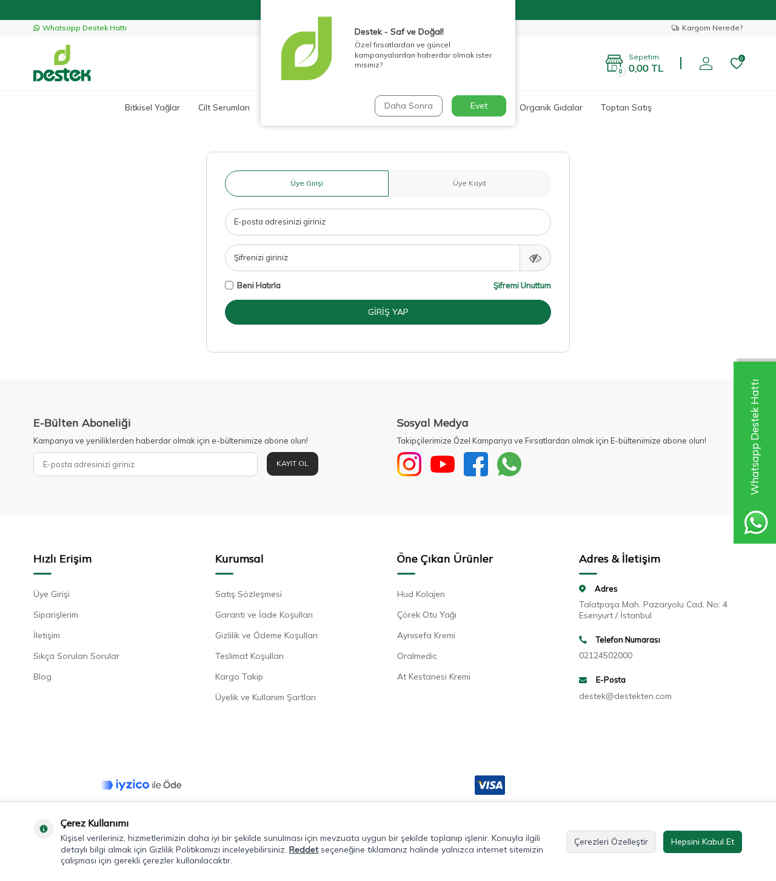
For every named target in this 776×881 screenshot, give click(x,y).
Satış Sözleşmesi (248, 594)
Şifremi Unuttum (522, 285)
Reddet (303, 849)
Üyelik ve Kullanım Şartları (265, 697)
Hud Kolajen (421, 594)
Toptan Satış (626, 107)
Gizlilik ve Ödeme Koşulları (266, 635)
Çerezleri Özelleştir (611, 841)
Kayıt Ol (292, 463)
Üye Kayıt (469, 182)
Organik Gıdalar (551, 107)
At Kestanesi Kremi (433, 676)
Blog (42, 676)
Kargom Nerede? (712, 27)
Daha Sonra (408, 105)
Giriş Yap (388, 311)
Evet (478, 105)
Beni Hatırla (259, 285)
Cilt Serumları (224, 107)
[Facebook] (476, 464)
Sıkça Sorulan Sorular (76, 655)
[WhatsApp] (509, 464)
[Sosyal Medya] (409, 464)
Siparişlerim (55, 614)
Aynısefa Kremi (426, 635)
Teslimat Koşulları (249, 655)
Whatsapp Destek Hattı (84, 27)
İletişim (46, 635)
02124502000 (605, 655)
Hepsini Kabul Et (702, 841)
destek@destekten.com (625, 695)
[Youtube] (442, 464)
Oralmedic (417, 655)
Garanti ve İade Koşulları (264, 614)
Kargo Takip (239, 676)
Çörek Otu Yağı (427, 614)
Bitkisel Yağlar (152, 107)
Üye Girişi (306, 182)
